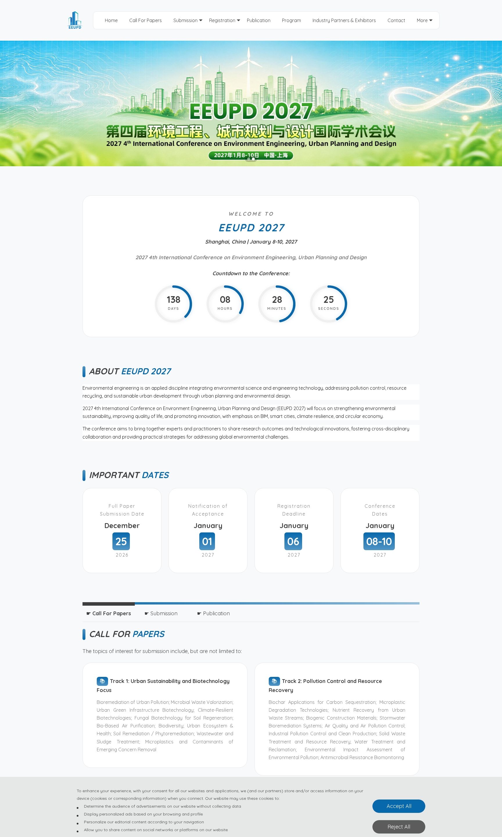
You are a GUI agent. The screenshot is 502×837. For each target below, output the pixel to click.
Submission (185, 20)
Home (111, 20)
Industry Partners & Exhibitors (344, 20)
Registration (222, 20)
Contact (396, 20)
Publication (258, 20)
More (422, 20)
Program (291, 20)
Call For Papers (145, 20)
